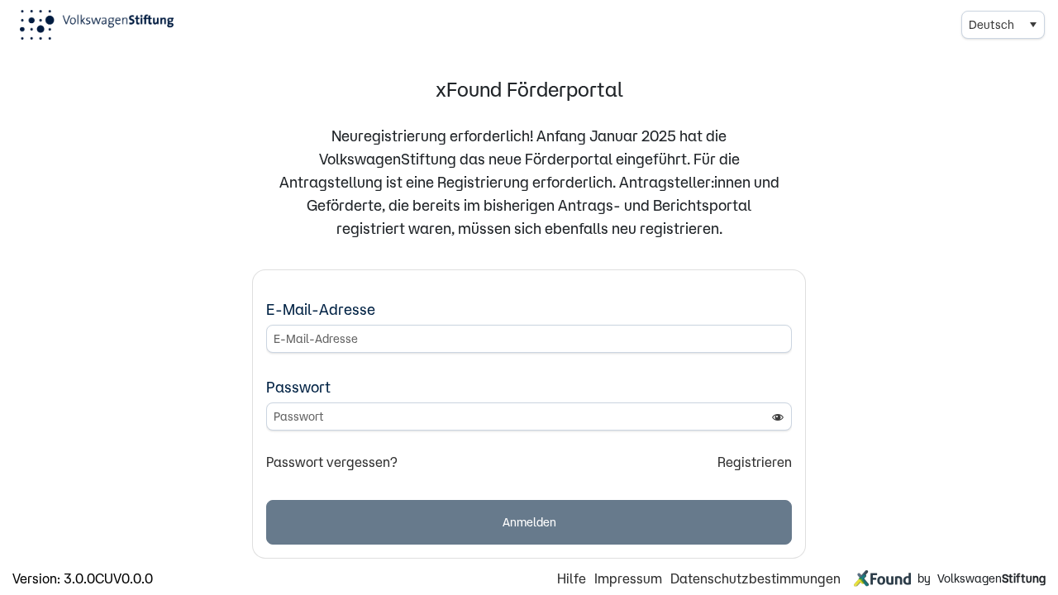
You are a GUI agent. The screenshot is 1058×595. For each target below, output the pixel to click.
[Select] (1032, 25)
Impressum (628, 578)
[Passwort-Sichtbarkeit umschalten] (778, 416)
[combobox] (1003, 25)
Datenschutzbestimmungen (755, 578)
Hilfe (571, 578)
